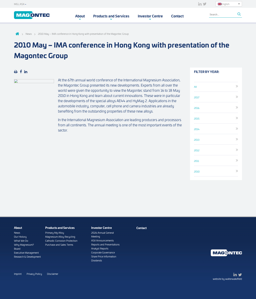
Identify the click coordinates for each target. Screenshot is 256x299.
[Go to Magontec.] (16, 34)
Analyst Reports (99, 248)
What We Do (21, 240)
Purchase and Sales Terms (59, 244)
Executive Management (26, 252)
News (17, 232)
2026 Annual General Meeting (102, 234)
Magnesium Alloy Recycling (60, 236)
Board (17, 248)
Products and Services (111, 15)
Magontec (32, 15)
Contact (177, 15)
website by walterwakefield (227, 279)
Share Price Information (103, 256)
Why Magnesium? (24, 244)
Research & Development (27, 256)
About (80, 15)
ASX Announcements (102, 240)
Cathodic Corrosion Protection (61, 240)
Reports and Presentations (105, 244)
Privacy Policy (34, 274)
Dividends (96, 260)
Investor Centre (150, 15)
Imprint (18, 274)
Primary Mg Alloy (54, 232)
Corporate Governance (103, 252)
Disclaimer (52, 274)
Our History (20, 236)
